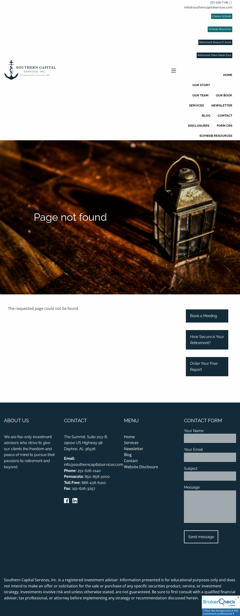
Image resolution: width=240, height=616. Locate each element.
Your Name (210, 431)
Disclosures (198, 125)
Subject (208, 468)
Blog (206, 115)
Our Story (201, 85)
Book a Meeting (203, 316)
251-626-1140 (219, 2)
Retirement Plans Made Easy (214, 55)
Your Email (210, 449)
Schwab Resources (220, 29)
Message (210, 487)
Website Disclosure (141, 466)
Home (227, 75)
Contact (225, 115)
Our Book (224, 95)
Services (196, 105)
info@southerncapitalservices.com (208, 7)
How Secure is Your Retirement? (207, 340)
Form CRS (224, 125)
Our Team (200, 95)
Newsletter (221, 105)
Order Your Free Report (204, 366)
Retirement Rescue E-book (215, 42)
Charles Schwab (221, 16)
